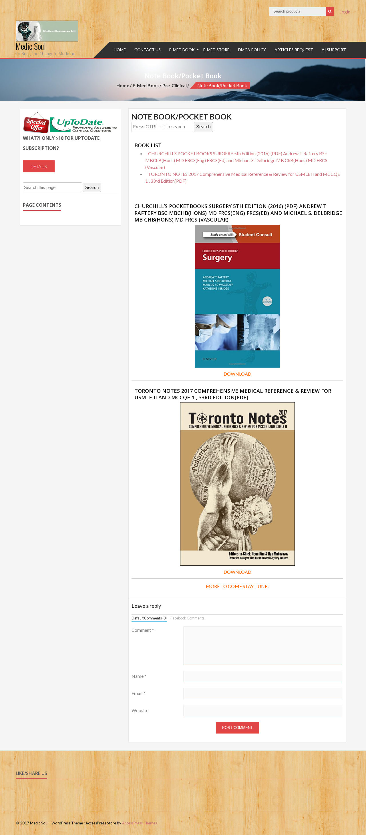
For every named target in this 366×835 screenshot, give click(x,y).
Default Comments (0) (149, 618)
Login (344, 11)
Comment (143, 630)
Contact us (147, 49)
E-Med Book (182, 49)
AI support (334, 49)
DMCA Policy (252, 49)
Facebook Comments (187, 618)
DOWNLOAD (237, 373)
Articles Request (293, 49)
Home (120, 49)
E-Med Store (216, 49)
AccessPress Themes (139, 823)
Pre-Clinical (174, 85)
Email (138, 693)
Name (139, 676)
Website (140, 710)
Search (203, 126)
